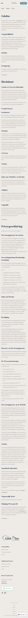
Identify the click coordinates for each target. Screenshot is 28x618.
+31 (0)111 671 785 (4, 581)
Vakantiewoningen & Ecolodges (6, 552)
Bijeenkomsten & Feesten (5, 566)
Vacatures (14, 613)
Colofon (2, 8)
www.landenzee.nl (19, 20)
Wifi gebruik (14, 611)
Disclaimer (8, 8)
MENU (2, 3)
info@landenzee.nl (4, 583)
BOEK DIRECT (23, 3)
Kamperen (2, 554)
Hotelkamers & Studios (4, 549)
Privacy (13, 8)
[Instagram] (5, 593)
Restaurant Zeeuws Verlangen (5, 564)
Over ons (2, 569)
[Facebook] (2, 593)
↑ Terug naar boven (4, 74)
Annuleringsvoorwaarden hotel (8, 615)
